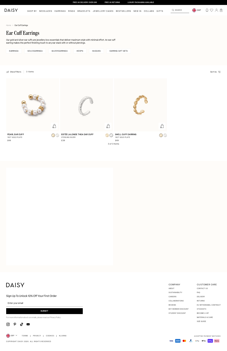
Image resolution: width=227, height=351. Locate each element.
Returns (201, 301)
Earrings (60, 11)
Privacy (37, 336)
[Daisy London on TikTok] (21, 324)
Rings (71, 11)
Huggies (96, 51)
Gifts (160, 11)
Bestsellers (123, 11)
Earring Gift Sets (119, 51)
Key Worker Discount (179, 309)
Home (8, 25)
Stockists (201, 309)
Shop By (32, 11)
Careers (173, 297)
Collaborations (176, 301)
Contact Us (202, 288)
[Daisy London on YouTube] (28, 324)
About (171, 288)
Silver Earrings (60, 51)
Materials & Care (205, 317)
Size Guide (201, 321)
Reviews (172, 305)
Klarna (63, 336)
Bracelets (84, 11)
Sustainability (175, 293)
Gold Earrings (35, 51)
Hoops (80, 51)
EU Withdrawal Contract (209, 305)
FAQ (198, 293)
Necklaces (45, 11)
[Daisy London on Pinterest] (15, 324)
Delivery (201, 297)
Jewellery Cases (103, 11)
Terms (25, 336)
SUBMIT (44, 311)
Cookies (50, 336)
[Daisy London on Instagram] (8, 324)
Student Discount (177, 313)
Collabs (149, 11)
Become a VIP (203, 313)
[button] (221, 10)
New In (137, 11)
